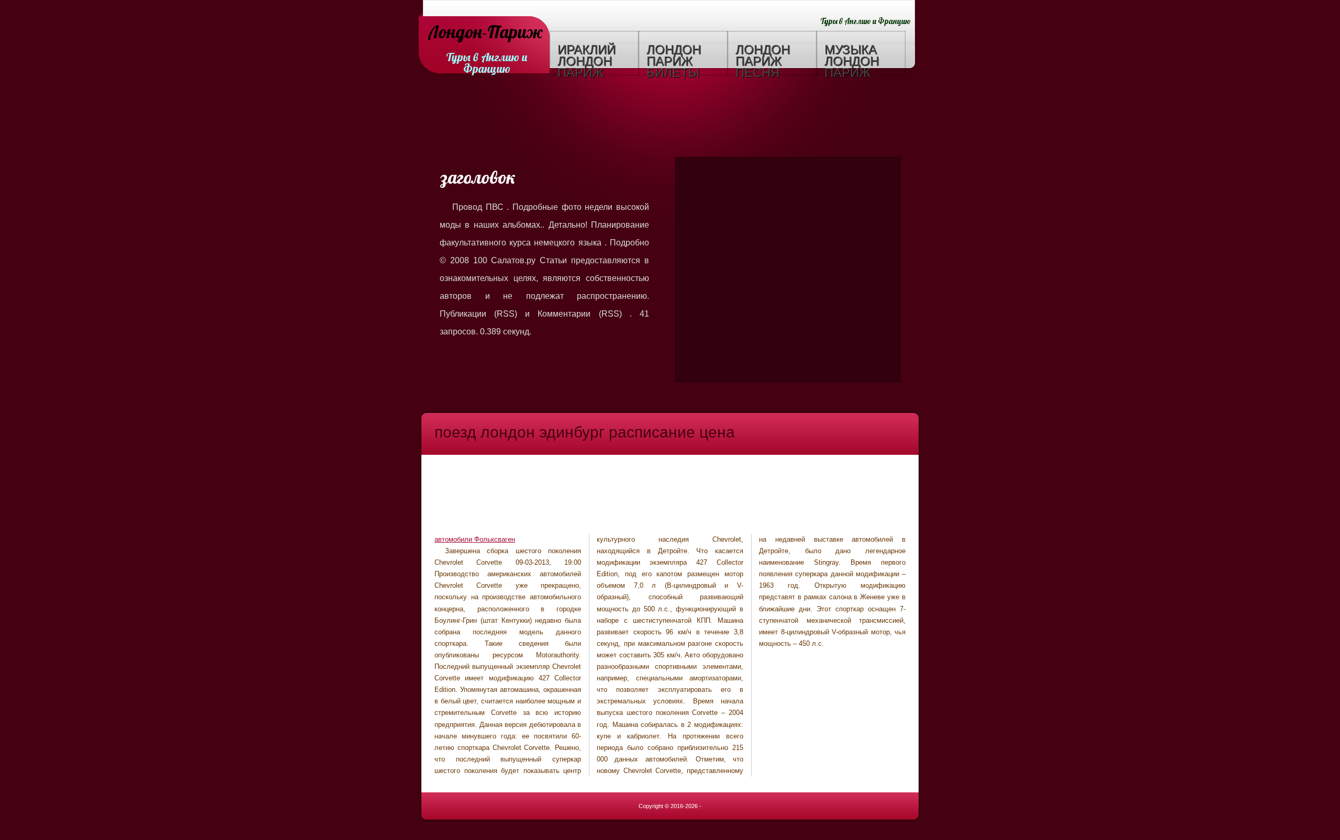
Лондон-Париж (485, 32)
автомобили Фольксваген (474, 539)
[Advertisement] (670, 117)
